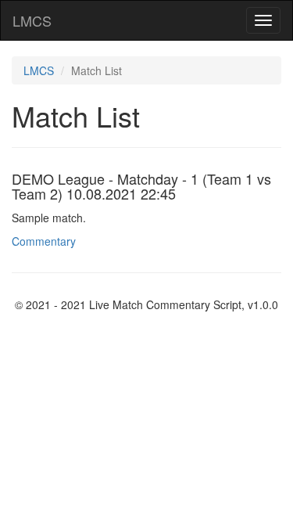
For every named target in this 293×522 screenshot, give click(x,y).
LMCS (32, 20)
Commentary (44, 241)
